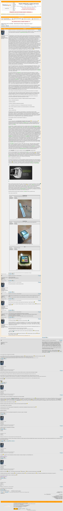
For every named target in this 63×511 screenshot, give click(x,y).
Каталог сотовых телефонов (14, 3)
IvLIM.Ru (14, 10)
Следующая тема (38, 27)
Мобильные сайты (14, 8)
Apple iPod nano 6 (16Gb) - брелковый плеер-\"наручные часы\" (17, 23)
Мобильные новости (14, 5)
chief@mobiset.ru (21, 504)
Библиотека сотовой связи (14, 7)
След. (6, 24)
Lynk (39, 326)
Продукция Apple (27, 25)
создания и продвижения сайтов (19, 506)
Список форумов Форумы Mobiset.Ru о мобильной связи (17, 25)
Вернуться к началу (3, 280)
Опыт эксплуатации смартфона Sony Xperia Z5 (7, 19)
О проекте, (14, 9)
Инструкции (14, 4)
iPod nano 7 (13, 74)
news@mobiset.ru (26, 505)
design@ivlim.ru (25, 506)
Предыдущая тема (33, 27)
